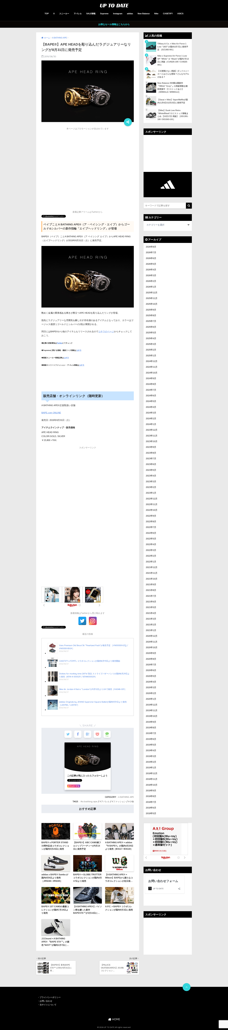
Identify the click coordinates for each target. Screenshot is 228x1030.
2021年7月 (151, 596)
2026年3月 (151, 275)
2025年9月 (151, 310)
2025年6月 (151, 327)
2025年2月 (151, 350)
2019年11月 (151, 710)
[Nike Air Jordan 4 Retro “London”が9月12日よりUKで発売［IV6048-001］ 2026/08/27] (86, 695)
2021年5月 (151, 607)
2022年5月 (151, 538)
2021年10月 (151, 579)
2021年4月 (151, 613)
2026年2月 (151, 281)
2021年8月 (151, 590)
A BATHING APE (126, 797)
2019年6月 (151, 739)
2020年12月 (151, 636)
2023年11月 (151, 435)
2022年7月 (151, 527)
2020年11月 (151, 642)
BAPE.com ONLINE (51, 412)
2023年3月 (151, 481)
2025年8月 (151, 315)
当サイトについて (48, 1005)
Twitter (59, 343)
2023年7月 (151, 458)
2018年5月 (151, 813)
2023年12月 (151, 430)
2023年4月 (151, 475)
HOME (115, 1019)
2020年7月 (151, 664)
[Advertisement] (87, 150)
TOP (47, 13)
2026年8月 (151, 247)
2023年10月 (151, 441)
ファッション (119, 801)
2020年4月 (151, 682)
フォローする (74, 786)
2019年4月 (151, 750)
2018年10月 (151, 785)
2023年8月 (151, 453)
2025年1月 (151, 355)
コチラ (78, 350)
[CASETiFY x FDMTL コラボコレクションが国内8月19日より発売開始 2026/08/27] (83, 667)
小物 (132, 801)
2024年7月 (151, 390)
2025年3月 (151, 344)
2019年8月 (151, 727)
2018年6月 (151, 807)
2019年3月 (151, 756)
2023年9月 (151, 447)
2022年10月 (151, 510)
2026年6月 (151, 258)
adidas (130, 13)
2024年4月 (151, 407)
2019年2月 (151, 762)
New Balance (144, 13)
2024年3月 (151, 412)
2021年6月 (151, 601)
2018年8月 (151, 796)
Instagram (117, 13)
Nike (156, 13)
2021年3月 (151, 619)
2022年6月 (151, 533)
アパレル (78, 13)
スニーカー (64, 13)
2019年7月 (151, 733)
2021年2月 (151, 624)
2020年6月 (151, 670)
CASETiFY (168, 13)
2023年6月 (151, 464)
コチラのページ (106, 331)
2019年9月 (151, 722)
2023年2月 (151, 487)
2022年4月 (151, 544)
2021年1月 (151, 630)
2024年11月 (151, 367)
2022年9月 (151, 516)
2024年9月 (151, 378)
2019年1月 (151, 767)
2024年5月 (151, 401)
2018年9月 (151, 790)
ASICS (180, 13)
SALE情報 (91, 13)
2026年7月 (151, 252)
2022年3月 (151, 550)
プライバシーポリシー (50, 997)
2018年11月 (151, 779)
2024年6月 (151, 395)
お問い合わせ (46, 1001)
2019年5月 (151, 745)
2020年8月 (151, 659)
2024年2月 (151, 418)
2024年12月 (151, 361)
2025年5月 (151, 332)
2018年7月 (151, 802)
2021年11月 (151, 573)
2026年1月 (151, 287)
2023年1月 (151, 493)
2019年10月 (151, 716)
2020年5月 (151, 676)
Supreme (104, 13)
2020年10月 (151, 647)
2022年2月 (151, 556)
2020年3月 (151, 687)
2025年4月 (151, 338)
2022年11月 (151, 504)
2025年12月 (151, 292)
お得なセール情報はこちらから (114, 24)
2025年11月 (151, 298)
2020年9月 (151, 653)
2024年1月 (151, 424)
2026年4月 (151, 269)
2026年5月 (151, 264)
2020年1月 (151, 699)
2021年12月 (151, 567)
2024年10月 (151, 372)
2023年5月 (151, 470)
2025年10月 (151, 304)
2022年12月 (151, 498)
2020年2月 (151, 693)
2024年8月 (151, 384)
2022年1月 (151, 561)
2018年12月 (151, 773)
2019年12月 (151, 705)
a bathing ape (89, 801)
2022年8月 (151, 521)
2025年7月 (151, 321)
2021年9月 (151, 584)
